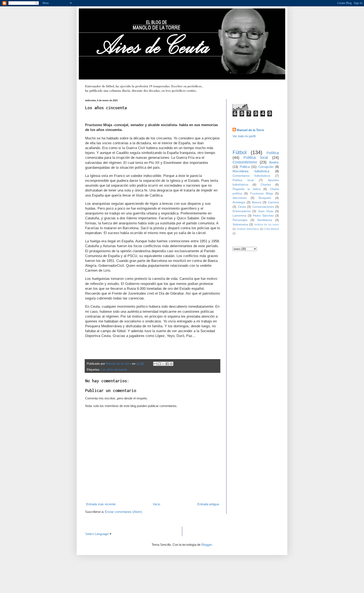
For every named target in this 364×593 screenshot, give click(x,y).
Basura (256, 202)
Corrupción (265, 166)
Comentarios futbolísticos (251, 175)
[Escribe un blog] (159, 364)
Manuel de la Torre (250, 130)
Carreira (273, 202)
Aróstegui (239, 202)
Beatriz (274, 162)
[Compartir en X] (163, 364)
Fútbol (239, 152)
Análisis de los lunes (266, 224)
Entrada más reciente (101, 504)
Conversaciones (263, 206)
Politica (245, 166)
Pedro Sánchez (263, 215)
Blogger (206, 544)
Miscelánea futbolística (251, 171)
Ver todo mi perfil (244, 136)
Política (272, 153)
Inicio (156, 504)
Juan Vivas (265, 211)
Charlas (266, 184)
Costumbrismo (245, 162)
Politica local (256, 157)
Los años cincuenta (114, 369)
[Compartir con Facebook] (167, 364)
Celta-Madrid (271, 229)
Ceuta (242, 206)
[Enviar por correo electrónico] (155, 364)
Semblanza (264, 220)
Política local (243, 180)
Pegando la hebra (247, 189)
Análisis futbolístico (248, 229)
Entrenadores (242, 211)
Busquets (265, 197)
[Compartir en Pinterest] (171, 364)
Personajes (240, 220)
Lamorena (239, 215)
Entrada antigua (208, 504)
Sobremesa (240, 224)
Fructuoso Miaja (261, 193)
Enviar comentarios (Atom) (123, 511)
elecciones (240, 197)
